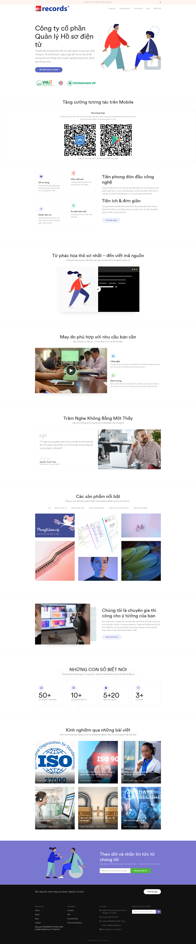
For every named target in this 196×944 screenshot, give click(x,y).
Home (37, 910)
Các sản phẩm (124, 8)
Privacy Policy (72, 919)
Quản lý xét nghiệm (141, 508)
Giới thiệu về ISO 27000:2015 (51, 774)
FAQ (68, 914)
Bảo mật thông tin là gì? (134, 820)
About (37, 914)
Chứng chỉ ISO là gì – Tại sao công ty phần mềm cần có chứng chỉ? (97, 773)
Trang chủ (111, 8)
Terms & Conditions (74, 923)
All (49, 508)
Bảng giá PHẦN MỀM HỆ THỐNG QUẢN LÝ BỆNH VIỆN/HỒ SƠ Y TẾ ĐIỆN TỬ (49, 928)
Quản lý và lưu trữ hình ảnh (119, 508)
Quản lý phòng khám (96, 508)
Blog (148, 8)
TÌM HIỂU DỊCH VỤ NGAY (48, 70)
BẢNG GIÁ (157, 8)
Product (70, 910)
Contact (38, 923)
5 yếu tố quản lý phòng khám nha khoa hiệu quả (52, 819)
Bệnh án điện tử (60, 508)
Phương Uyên (42, 781)
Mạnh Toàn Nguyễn (87, 826)
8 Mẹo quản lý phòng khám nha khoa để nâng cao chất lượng (140, 773)
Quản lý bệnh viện (77, 508)
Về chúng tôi (138, 8)
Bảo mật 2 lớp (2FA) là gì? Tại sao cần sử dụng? (97, 819)
